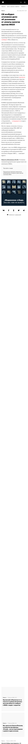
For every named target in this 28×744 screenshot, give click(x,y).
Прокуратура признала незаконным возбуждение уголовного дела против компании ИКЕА (13, 173)
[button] (24, 2)
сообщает (4, 39)
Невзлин (3, 6)
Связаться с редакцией (15, 214)
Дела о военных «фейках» (13, 6)
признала (22, 77)
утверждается (16, 121)
